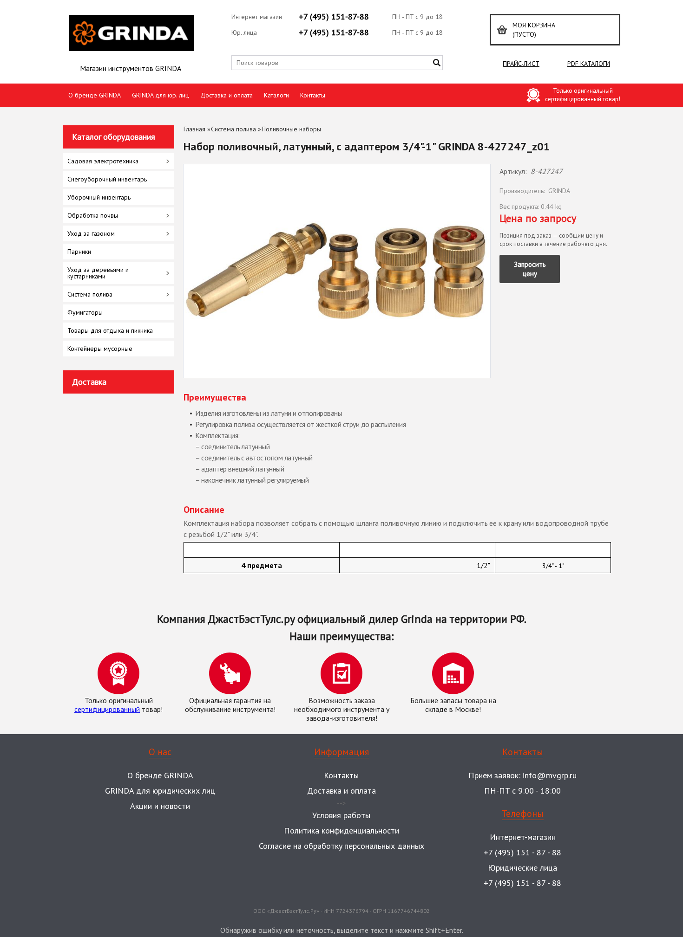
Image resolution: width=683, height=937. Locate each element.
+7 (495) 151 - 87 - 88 (522, 852)
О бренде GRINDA (94, 95)
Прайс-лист (521, 63)
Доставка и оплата (226, 95)
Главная (194, 129)
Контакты (312, 95)
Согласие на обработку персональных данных (341, 845)
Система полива (233, 129)
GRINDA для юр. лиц (160, 95)
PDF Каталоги (588, 63)
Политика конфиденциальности (341, 830)
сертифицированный (107, 709)
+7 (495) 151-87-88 (334, 16)
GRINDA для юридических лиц (160, 790)
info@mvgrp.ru (550, 775)
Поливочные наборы (291, 129)
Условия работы (341, 815)
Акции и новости (160, 806)
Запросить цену (530, 269)
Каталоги (276, 95)
